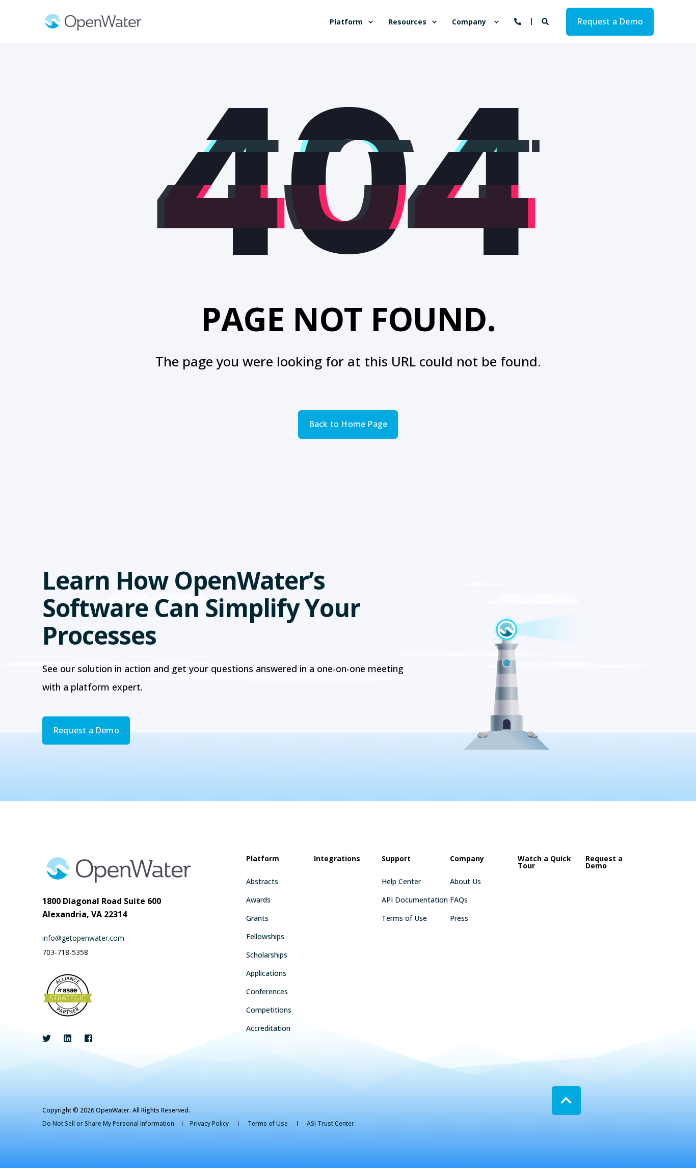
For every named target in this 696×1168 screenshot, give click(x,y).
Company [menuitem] (469, 21)
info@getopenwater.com (83, 938)
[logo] (118, 869)
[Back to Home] (93, 22)
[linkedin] (67, 1038)
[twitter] (49, 1038)
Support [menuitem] (396, 859)
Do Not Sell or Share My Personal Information (108, 1123)
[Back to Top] (566, 1100)
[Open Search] (546, 20)
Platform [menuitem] (346, 21)
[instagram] (85, 1038)
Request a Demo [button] (610, 21)
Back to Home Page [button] (348, 424)
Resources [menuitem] (407, 21)
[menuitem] (370, 22)
